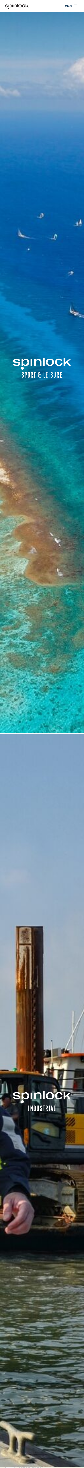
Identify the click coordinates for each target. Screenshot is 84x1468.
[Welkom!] (17, 6)
